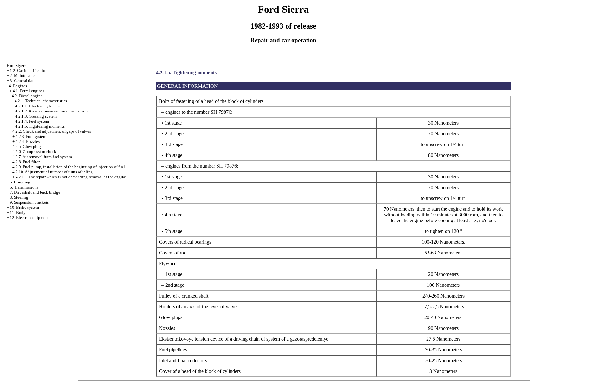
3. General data (22, 80)
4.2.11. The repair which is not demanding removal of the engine (71, 177)
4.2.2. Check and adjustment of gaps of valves (51, 131)
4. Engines (18, 85)
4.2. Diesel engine (27, 95)
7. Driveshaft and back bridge (35, 192)
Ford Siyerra (17, 65)
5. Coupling (20, 182)
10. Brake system (24, 207)
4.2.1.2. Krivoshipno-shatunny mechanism (51, 111)
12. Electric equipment (29, 217)
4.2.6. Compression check (34, 151)
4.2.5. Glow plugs (27, 146)
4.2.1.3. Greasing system (36, 116)
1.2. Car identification (29, 70)
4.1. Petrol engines (28, 90)
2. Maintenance (23, 75)
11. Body (18, 212)
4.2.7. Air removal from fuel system (42, 156)
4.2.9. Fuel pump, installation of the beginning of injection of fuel (68, 166)
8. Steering (19, 197)
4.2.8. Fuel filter (26, 161)
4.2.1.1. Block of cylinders (37, 106)
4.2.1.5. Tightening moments (40, 126)
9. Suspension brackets (29, 202)
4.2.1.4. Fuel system (32, 121)
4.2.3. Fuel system (31, 136)
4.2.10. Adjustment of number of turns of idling (52, 172)
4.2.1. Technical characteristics (41, 101)
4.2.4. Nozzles (28, 141)
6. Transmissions (24, 187)
